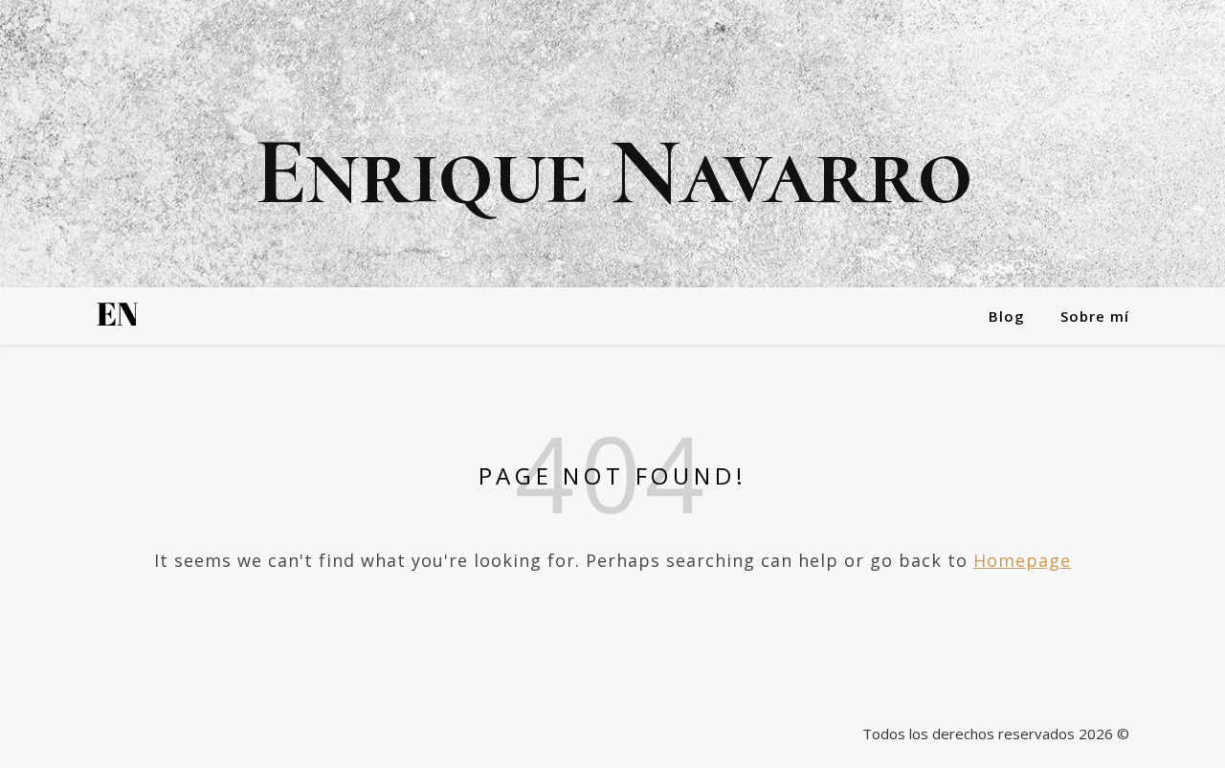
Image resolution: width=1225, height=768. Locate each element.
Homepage (1022, 560)
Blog (1007, 316)
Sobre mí (1094, 316)
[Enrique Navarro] (612, 143)
